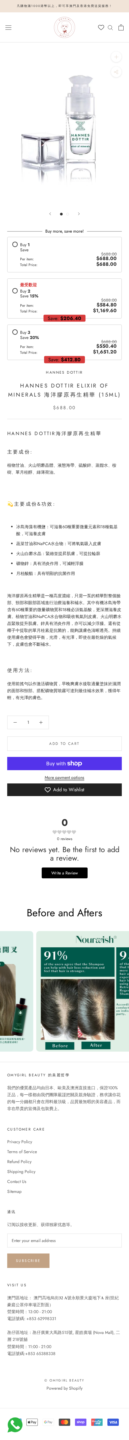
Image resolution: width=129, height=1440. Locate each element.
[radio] (64, 254)
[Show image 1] (61, 214)
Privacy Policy (19, 1142)
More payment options (64, 777)
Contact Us (16, 1181)
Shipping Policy (21, 1172)
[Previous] (50, 213)
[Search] (110, 27)
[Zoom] (116, 56)
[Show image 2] (67, 214)
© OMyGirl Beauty (64, 1380)
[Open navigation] (8, 27)
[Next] (79, 213)
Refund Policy (19, 1162)
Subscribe (28, 1260)
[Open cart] (121, 27)
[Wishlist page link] (101, 27)
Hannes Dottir (64, 372)
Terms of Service (22, 1152)
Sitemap (14, 1191)
